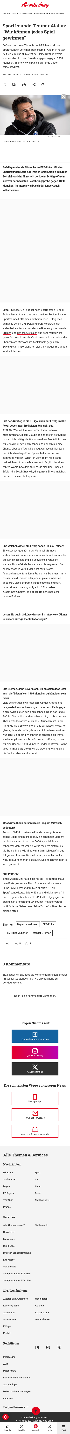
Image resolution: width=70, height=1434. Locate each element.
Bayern (7, 1186)
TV (36, 1179)
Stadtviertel (9, 1179)
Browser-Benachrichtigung (17, 1253)
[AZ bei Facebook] (37, 1347)
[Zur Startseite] (35, 7)
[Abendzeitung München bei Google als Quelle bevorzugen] (43, 84)
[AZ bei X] (59, 1347)
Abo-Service (9, 1319)
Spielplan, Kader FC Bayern (17, 1273)
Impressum (9, 1357)
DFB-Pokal (46, 167)
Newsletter (9, 1232)
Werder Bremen (42, 932)
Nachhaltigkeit (42, 1200)
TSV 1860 (8, 1200)
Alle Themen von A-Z (14, 1225)
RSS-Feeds (8, 1246)
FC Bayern (8, 1193)
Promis (7, 1207)
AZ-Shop (39, 1305)
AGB (5, 1364)
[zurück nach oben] (36, 1411)
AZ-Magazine (42, 1312)
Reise (38, 1193)
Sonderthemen (42, 1319)
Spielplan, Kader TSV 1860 (17, 1280)
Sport (14, 13)
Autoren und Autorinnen (15, 1298)
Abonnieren (9, 1312)
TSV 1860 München (26, 13)
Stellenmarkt (41, 1225)
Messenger (9, 1239)
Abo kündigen (10, 1384)
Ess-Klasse (9, 1259)
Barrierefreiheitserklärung (16, 1377)
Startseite (6, 13)
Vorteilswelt (9, 1266)
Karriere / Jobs (11, 1305)
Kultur (38, 1186)
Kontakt (7, 1333)
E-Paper (7, 1326)
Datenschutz (9, 1370)
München (8, 1172)
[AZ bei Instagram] (48, 1347)
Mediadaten (41, 1298)
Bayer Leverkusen (27, 332)
